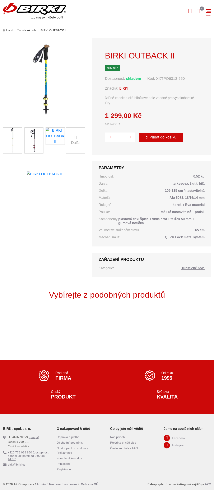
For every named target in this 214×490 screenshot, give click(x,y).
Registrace (64, 469)
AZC (208, 484)
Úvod (9, 30)
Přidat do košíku (162, 137)
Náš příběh (117, 437)
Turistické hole (26, 30)
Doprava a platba (68, 437)
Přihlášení (63, 463)
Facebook (178, 438)
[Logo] (34, 11)
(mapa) (34, 437)
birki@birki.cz (16, 464)
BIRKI (123, 88)
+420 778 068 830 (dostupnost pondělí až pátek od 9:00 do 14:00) (28, 456)
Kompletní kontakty (69, 458)
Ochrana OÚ (89, 484)
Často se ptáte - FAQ (124, 448)
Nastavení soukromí (63, 484)
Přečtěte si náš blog (123, 442)
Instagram (178, 445)
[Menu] (208, 11)
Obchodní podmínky (70, 442)
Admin (41, 484)
